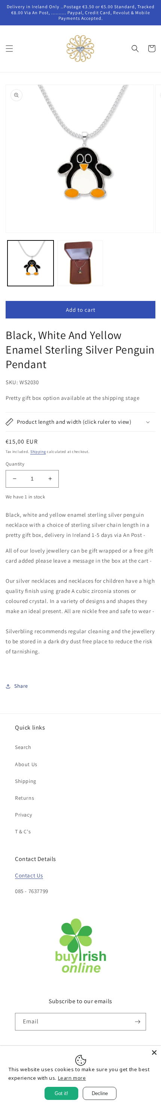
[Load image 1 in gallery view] (30, 263)
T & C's (23, 831)
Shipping (38, 451)
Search (23, 747)
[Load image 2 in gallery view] (80, 263)
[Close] (154, 1052)
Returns (24, 798)
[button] (9, 48)
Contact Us (29, 875)
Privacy (23, 814)
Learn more (72, 1078)
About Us (26, 764)
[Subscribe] (137, 1021)
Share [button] (21, 686)
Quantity (15, 464)
